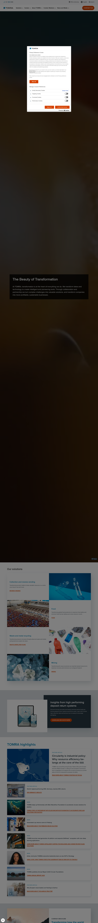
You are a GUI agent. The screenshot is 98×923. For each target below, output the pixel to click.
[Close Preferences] (3, 920)
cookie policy (32, 71)
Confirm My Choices (62, 107)
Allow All (34, 81)
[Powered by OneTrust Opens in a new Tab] (64, 111)
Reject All (49, 107)
